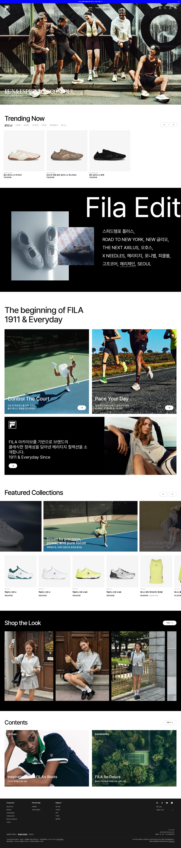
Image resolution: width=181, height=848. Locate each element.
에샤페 (26, 125)
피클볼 (164, 255)
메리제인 (127, 264)
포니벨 (150, 255)
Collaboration (11, 816)
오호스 (146, 247)
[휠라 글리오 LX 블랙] (109, 150)
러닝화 (18, 125)
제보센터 (31, 834)
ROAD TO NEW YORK (122, 239)
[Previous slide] (163, 95)
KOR (160, 807)
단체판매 (34, 806)
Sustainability (10, 813)
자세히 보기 (171, 841)
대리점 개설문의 (36, 809)
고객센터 (58, 809)
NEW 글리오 (157, 239)
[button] (77, 7)
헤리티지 (134, 255)
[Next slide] (172, 95)
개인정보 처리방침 (22, 834)
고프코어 (109, 264)
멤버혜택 (58, 819)
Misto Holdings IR (12, 819)
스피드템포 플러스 (118, 231)
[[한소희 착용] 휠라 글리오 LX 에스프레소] (66, 150)
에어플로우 (54, 125)
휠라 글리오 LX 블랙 (96, 175)
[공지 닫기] (178, 1)
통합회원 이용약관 (11, 834)
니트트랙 (35, 125)
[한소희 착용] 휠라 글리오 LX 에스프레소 (61, 175)
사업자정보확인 (59, 839)
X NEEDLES (113, 255)
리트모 (44, 125)
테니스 (63, 125)
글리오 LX (8, 125)
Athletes (9, 809)
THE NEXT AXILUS (120, 247)
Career (9, 822)
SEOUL (144, 264)
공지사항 (58, 806)
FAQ (57, 813)
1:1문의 (57, 816)
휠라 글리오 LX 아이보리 (13, 175)
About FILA (10, 806)
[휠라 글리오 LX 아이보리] (24, 150)
